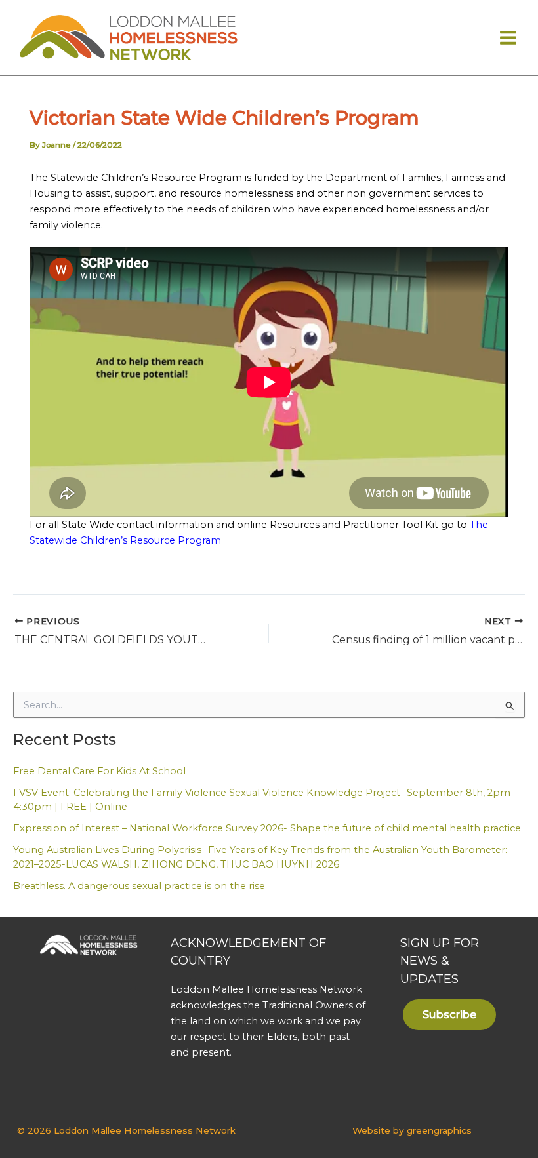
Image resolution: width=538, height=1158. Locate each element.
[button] (449, 1014)
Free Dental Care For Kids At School (99, 771)
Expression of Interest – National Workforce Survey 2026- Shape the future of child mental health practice (267, 828)
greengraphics (439, 1130)
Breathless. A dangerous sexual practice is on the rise (139, 886)
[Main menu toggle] (508, 37)
